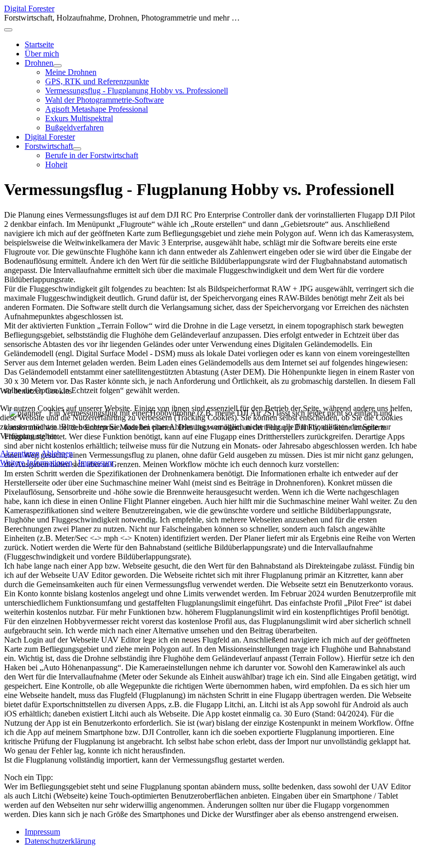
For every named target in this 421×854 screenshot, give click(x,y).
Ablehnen (57, 453)
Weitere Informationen (36, 462)
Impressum (95, 462)
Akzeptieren (20, 453)
